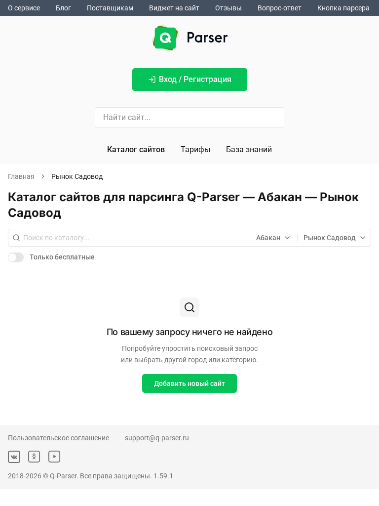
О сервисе (24, 8)
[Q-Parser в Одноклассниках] (34, 457)
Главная (21, 176)
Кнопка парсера (343, 8)
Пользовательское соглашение (58, 438)
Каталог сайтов (136, 149)
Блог (63, 8)
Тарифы (195, 149)
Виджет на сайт (174, 8)
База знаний (249, 149)
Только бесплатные (62, 257)
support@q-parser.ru (157, 438)
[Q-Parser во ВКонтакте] (14, 457)
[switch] (16, 257)
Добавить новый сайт (189, 383)
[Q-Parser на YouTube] (54, 457)
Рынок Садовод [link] (77, 176)
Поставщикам (110, 8)
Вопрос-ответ (280, 8)
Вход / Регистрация (195, 79)
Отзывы (228, 8)
